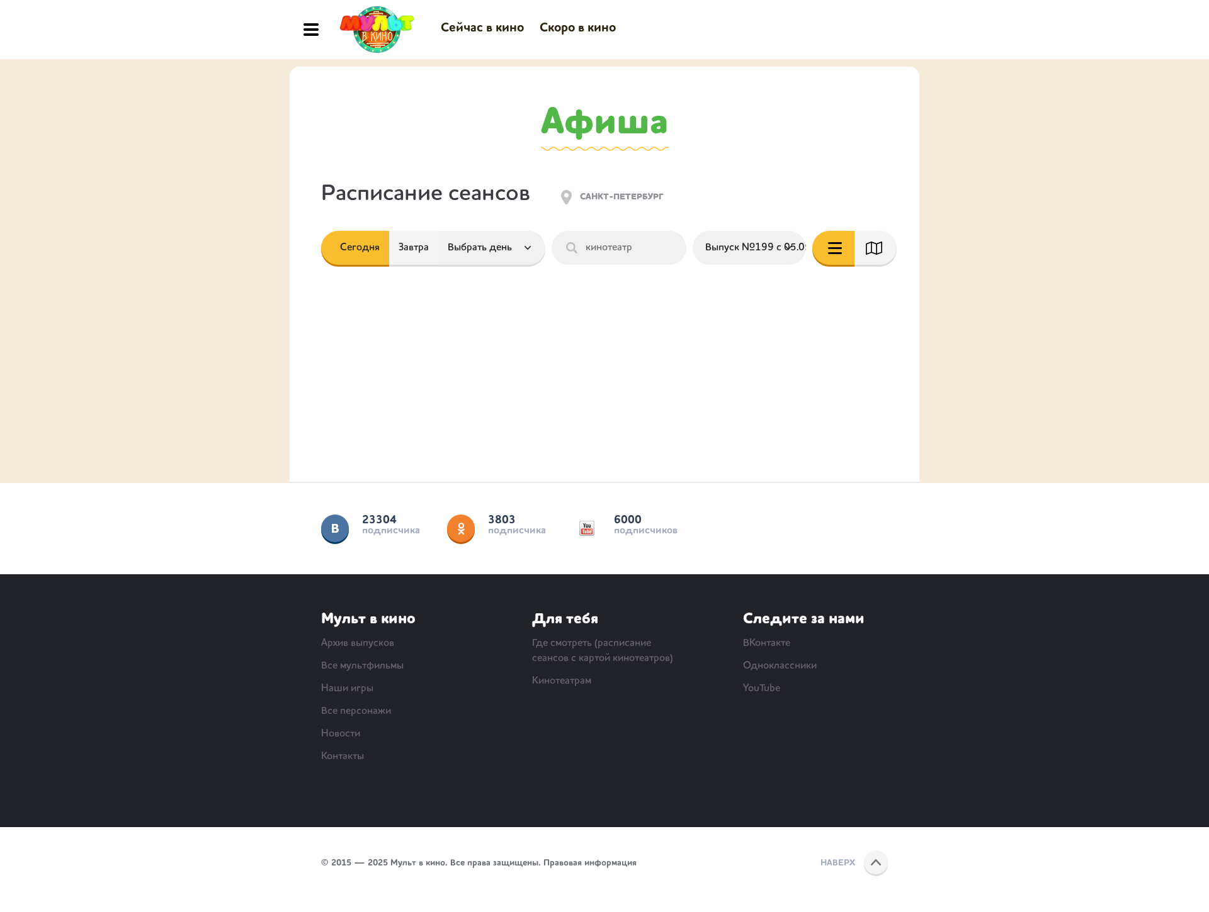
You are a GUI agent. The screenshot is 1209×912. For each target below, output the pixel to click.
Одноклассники (461, 528)
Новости (340, 734)
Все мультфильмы (362, 666)
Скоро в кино (578, 28)
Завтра (414, 248)
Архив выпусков (357, 643)
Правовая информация (590, 863)
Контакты (342, 757)
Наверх (837, 863)
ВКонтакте (335, 528)
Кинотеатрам (561, 681)
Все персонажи (356, 711)
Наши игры (347, 689)
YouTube (587, 528)
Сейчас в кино (482, 28)
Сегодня (360, 248)
